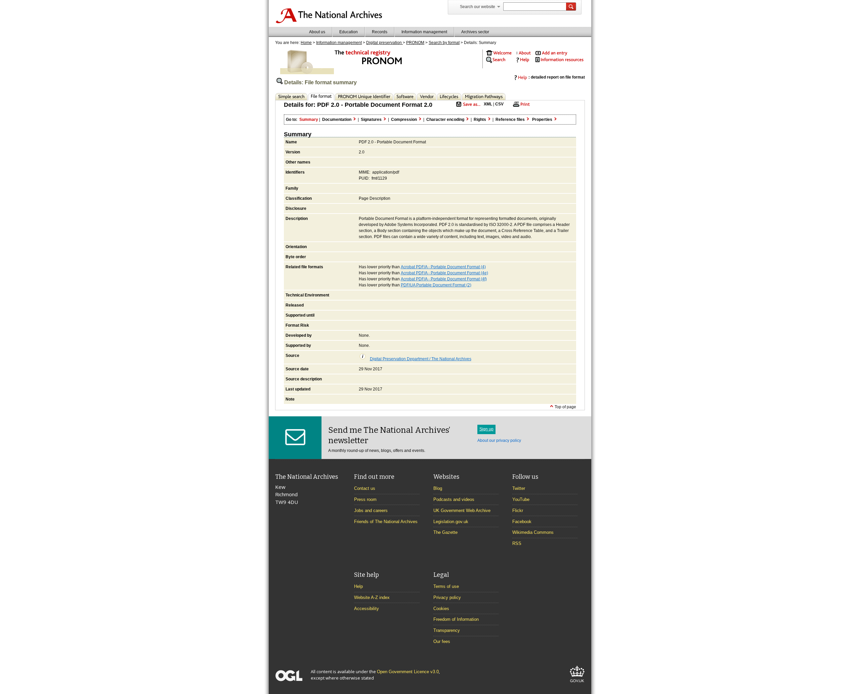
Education (348, 32)
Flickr (517, 510)
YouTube (520, 499)
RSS (516, 543)
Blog (437, 488)
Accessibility (366, 608)
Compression (404, 119)
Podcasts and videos (453, 499)
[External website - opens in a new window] (577, 683)
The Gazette (445, 532)
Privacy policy (447, 597)
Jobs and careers (371, 510)
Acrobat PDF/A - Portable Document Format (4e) (444, 273)
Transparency (446, 630)
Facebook (521, 521)
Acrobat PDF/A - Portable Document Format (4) (443, 267)
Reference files (511, 119)
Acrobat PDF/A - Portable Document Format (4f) (444, 279)
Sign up (486, 429)
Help (358, 586)
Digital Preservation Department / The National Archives (420, 359)
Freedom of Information (456, 619)
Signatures (372, 119)
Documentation (337, 119)
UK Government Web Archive (461, 510)
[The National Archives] (328, 22)
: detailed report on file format (556, 77)
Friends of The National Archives (386, 521)
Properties (542, 119)
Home (306, 42)
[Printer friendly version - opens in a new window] (520, 106)
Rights (480, 119)
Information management (424, 32)
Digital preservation (384, 42)
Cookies (441, 608)
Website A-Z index (372, 597)
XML (488, 104)
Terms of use (446, 586)
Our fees (441, 641)
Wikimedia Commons (533, 532)
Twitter (518, 488)
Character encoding (445, 119)
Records (379, 32)
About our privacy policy (499, 440)
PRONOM (415, 42)
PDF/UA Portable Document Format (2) (436, 285)
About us (317, 32)
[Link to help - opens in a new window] (521, 61)
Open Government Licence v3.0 (408, 671)
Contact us (364, 488)
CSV (499, 104)
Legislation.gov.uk (450, 521)
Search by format (444, 42)
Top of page (565, 407)
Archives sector (475, 32)
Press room (365, 499)
